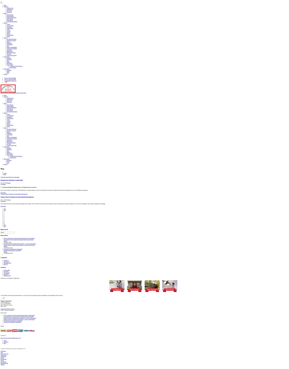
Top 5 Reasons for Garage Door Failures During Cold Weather (18, 239)
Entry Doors (6, 69)
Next (5, 225)
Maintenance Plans (11, 52)
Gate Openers (13, 67)
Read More (3, 192)
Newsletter (3, 184)
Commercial (9, 44)
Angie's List (3, 355)
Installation (9, 43)
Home (5, 5)
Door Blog (9, 12)
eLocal (2, 360)
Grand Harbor (10, 28)
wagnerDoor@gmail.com (10, 80)
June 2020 (6, 271)
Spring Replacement (11, 17)
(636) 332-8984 (11, 338)
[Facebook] (4, 82)
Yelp (2, 352)
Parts (8, 46)
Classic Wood (10, 35)
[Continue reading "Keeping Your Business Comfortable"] (13, 249)
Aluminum (9, 59)
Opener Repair (10, 16)
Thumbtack (3, 356)
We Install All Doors (11, 39)
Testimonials (10, 9)
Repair (5, 13)
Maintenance (10, 51)
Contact (5, 74)
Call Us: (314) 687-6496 (10, 79)
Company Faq (10, 8)
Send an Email (4, 338)
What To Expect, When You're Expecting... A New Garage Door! (19, 245)
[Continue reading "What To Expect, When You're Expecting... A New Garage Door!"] (20, 243)
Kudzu (2, 358)
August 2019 (7, 273)
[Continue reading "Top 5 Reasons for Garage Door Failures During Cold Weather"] (19, 238)
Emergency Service (11, 40)
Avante (8, 32)
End (5, 226)
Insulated (9, 58)
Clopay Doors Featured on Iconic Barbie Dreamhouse (17, 197)
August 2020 (7, 270)
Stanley (8, 36)
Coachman (9, 27)
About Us (6, 6)
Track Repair (10, 20)
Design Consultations (12, 47)
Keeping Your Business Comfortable (12, 180)
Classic (8, 29)
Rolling (8, 62)
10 (4, 223)
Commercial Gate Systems (16, 66)
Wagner (9, 183)
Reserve (8, 33)
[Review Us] (6, 82)
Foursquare (3, 351)
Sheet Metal (9, 63)
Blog (5, 343)
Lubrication (9, 50)
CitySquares (3, 362)
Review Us (9, 10)
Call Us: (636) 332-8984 (10, 78)
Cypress (8, 31)
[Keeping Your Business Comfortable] (10, 177)
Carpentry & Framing (12, 48)
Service (5, 37)
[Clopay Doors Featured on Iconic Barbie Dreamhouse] (14, 194)
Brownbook (3, 359)
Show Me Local (4, 354)
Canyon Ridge (10, 25)
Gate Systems (10, 64)
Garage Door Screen (11, 55)
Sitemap (2, 364)
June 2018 (6, 274)
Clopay (8, 24)
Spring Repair (10, 14)
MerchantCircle (4, 363)
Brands (5, 23)
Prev (5, 210)
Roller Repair (10, 19)
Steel (8, 60)
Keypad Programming (12, 21)
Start (5, 209)
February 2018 (7, 275)
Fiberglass (9, 70)
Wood (8, 71)
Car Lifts (9, 54)
